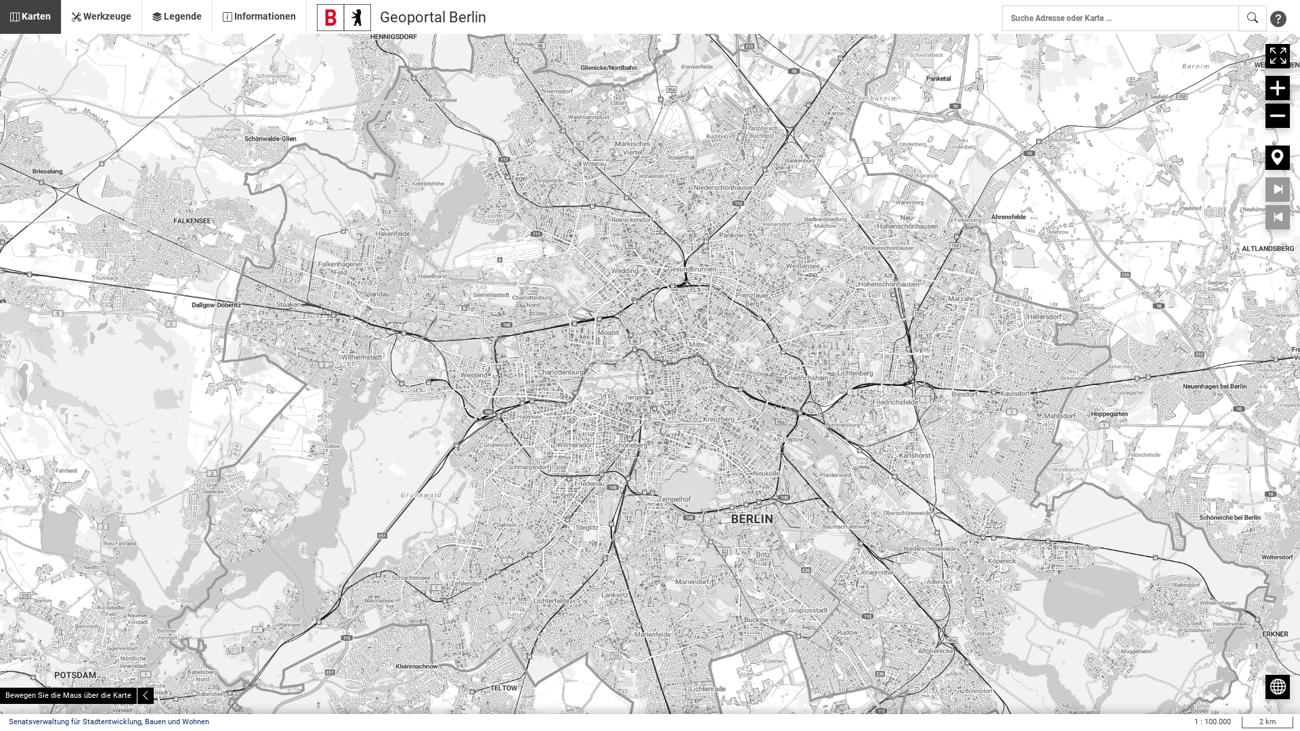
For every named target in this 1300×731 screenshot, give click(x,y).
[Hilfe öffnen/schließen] (1278, 18)
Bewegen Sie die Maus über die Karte (68, 695)
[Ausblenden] (145, 696)
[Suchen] (1252, 18)
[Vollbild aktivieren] (1277, 56)
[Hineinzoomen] (1277, 88)
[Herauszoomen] (1277, 116)
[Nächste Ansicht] (1277, 189)
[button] (30, 17)
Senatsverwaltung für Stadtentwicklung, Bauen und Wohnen (109, 721)
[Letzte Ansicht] (1277, 217)
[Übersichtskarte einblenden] (1277, 687)
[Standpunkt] (1277, 158)
